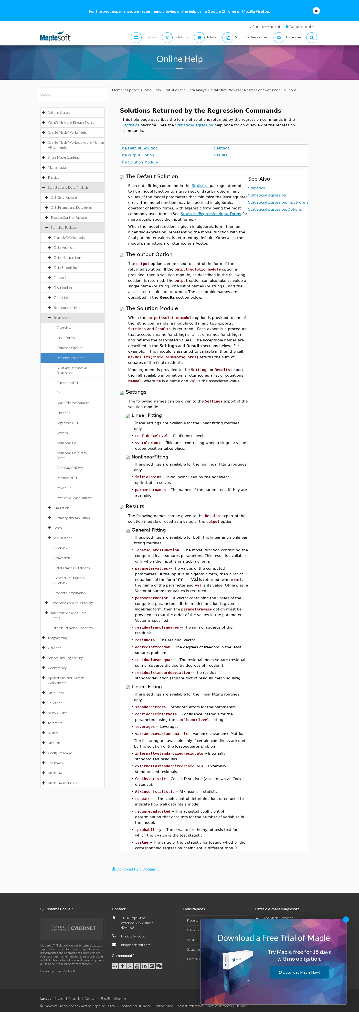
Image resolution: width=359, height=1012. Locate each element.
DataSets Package (64, 197)
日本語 (105, 999)
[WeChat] (159, 966)
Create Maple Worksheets (67, 132)
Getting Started (59, 112)
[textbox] (187, 579)
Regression (62, 318)
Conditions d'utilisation (135, 1006)
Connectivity (57, 668)
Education (55, 703)
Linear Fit (64, 413)
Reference (55, 723)
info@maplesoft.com (135, 945)
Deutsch (90, 999)
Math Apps (56, 693)
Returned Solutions (71, 358)
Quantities (62, 297)
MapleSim (55, 773)
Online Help (151, 89)
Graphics (54, 648)
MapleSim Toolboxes (62, 783)
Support (132, 89)
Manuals (54, 743)
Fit (59, 393)
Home (117, 89)
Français (75, 999)
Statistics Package (64, 227)
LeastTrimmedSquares (73, 403)
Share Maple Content (63, 157)
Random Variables (67, 307)
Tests (58, 528)
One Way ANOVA (70, 468)
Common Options (70, 348)
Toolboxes (55, 763)
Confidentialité (163, 1006)
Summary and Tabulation (72, 518)
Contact (119, 908)
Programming (57, 638)
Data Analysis (64, 247)
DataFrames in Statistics (72, 568)
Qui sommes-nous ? (56, 908)
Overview (64, 328)
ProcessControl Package (69, 217)
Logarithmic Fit (67, 423)
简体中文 (120, 999)
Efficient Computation (70, 593)
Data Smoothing (65, 267)
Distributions (64, 287)
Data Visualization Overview (72, 628)
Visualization (63, 538)
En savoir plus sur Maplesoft (57, 971)
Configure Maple (60, 753)
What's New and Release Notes (71, 122)
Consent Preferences (190, 1006)
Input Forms (66, 338)
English (59, 999)
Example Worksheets (69, 237)
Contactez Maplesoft (266, 27)
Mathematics (57, 167)
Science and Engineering (65, 658)
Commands (62, 558)
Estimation (62, 277)
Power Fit (64, 488)
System (53, 733)
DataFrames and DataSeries (72, 207)
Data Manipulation (67, 257)
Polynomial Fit (67, 478)
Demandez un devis (303, 27)
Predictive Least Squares (75, 498)
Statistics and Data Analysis (68, 187)
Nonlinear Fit (66, 443)
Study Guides (57, 713)
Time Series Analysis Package (72, 603)
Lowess (62, 433)
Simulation (61, 508)
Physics (53, 177)
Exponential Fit (67, 383)
